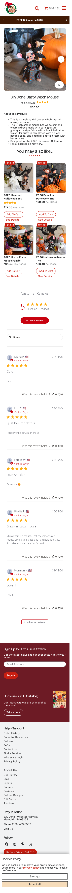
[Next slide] (66, 20)
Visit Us (8, 828)
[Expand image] (59, 85)
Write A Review (34, 320)
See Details (12, 219)
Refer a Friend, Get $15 (20, 852)
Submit (11, 675)
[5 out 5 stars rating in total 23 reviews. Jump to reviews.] (42, 102)
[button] (13, 214)
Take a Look (13, 712)
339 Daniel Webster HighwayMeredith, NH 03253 (21, 818)
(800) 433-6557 (21, 824)
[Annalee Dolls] (10, 8)
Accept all (35, 884)
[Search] (37, 8)
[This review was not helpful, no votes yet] (59, 394)
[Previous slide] (3, 20)
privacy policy (31, 867)
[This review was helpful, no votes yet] (53, 394)
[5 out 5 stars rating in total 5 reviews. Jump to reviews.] (10, 202)
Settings (35, 876)
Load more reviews (34, 622)
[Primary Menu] (64, 8)
